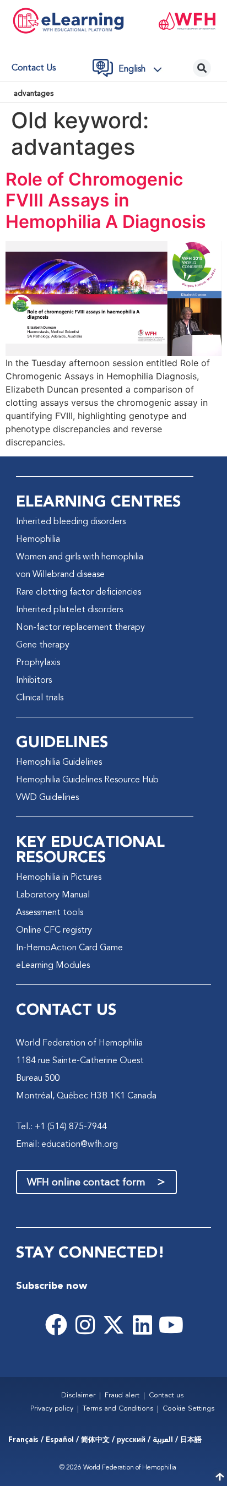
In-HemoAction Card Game (69, 948)
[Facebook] (56, 1324)
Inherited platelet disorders (69, 610)
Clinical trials (39, 698)
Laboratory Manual (53, 895)
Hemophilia (38, 539)
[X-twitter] (113, 1324)
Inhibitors (34, 680)
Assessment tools (49, 912)
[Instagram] (85, 1324)
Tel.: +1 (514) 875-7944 (61, 1127)
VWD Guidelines (47, 797)
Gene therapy (42, 645)
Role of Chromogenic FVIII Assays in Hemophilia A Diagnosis (106, 200)
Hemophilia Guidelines (59, 762)
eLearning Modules (53, 965)
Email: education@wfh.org (67, 1144)
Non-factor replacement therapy (80, 627)
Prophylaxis (38, 662)
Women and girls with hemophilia (79, 557)
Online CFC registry (54, 930)
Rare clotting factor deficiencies (78, 592)
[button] (143, 69)
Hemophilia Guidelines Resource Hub (87, 780)
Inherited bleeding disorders (71, 522)
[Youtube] (171, 1324)
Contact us (34, 68)
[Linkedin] (142, 1324)
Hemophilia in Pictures (58, 877)
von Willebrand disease (60, 574)
